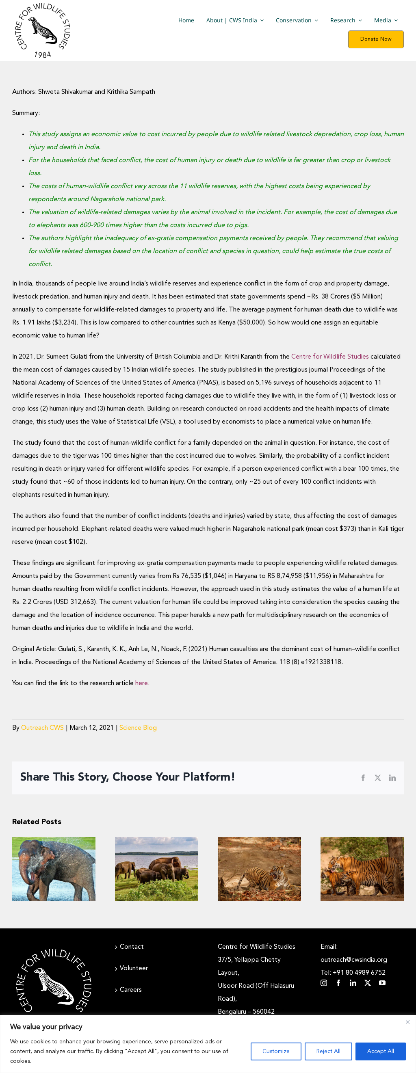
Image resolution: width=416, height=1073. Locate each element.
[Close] (407, 1022)
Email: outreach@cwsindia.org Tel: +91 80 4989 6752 (354, 960)
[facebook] (338, 983)
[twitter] (367, 983)
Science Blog (138, 728)
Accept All (380, 1051)
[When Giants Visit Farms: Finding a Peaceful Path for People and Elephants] (53, 869)
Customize (276, 1051)
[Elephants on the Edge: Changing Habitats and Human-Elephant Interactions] (156, 869)
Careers (131, 990)
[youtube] (382, 983)
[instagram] (324, 983)
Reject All (328, 1051)
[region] (208, 1044)
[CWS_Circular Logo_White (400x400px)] (53, 948)
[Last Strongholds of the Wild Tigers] (362, 869)
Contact (132, 947)
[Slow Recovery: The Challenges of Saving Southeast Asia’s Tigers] (259, 869)
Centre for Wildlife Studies (330, 357)
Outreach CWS (42, 728)
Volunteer (134, 968)
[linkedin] (353, 983)
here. (142, 683)
